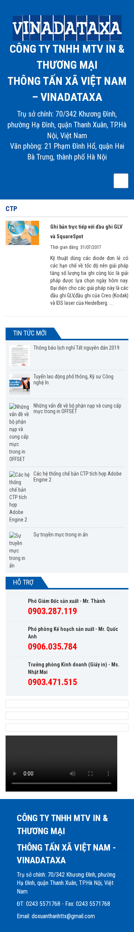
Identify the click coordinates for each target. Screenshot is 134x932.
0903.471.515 (52, 682)
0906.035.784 (52, 646)
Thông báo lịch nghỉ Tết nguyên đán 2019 (76, 348)
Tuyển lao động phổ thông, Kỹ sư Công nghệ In (74, 379)
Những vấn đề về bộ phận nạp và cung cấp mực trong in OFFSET (77, 408)
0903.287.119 (52, 611)
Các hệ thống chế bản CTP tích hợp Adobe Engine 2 (78, 476)
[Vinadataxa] (67, 28)
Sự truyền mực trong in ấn (61, 535)
